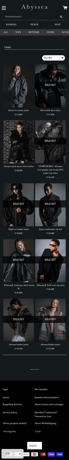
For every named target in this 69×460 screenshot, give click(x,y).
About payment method (14, 423)
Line (38, 431)
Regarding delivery (12, 404)
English (33, 445)
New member (41, 389)
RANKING (11, 24)
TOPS (18, 32)
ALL (6, 32)
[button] (12, 453)
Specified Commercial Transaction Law (46, 414)
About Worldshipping (45, 423)
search (6, 397)
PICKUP (35, 24)
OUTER (50, 32)
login (5, 389)
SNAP (58, 24)
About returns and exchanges (49, 404)
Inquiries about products (47, 397)
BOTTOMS (34, 32)
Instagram (9, 431)
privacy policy (10, 412)
